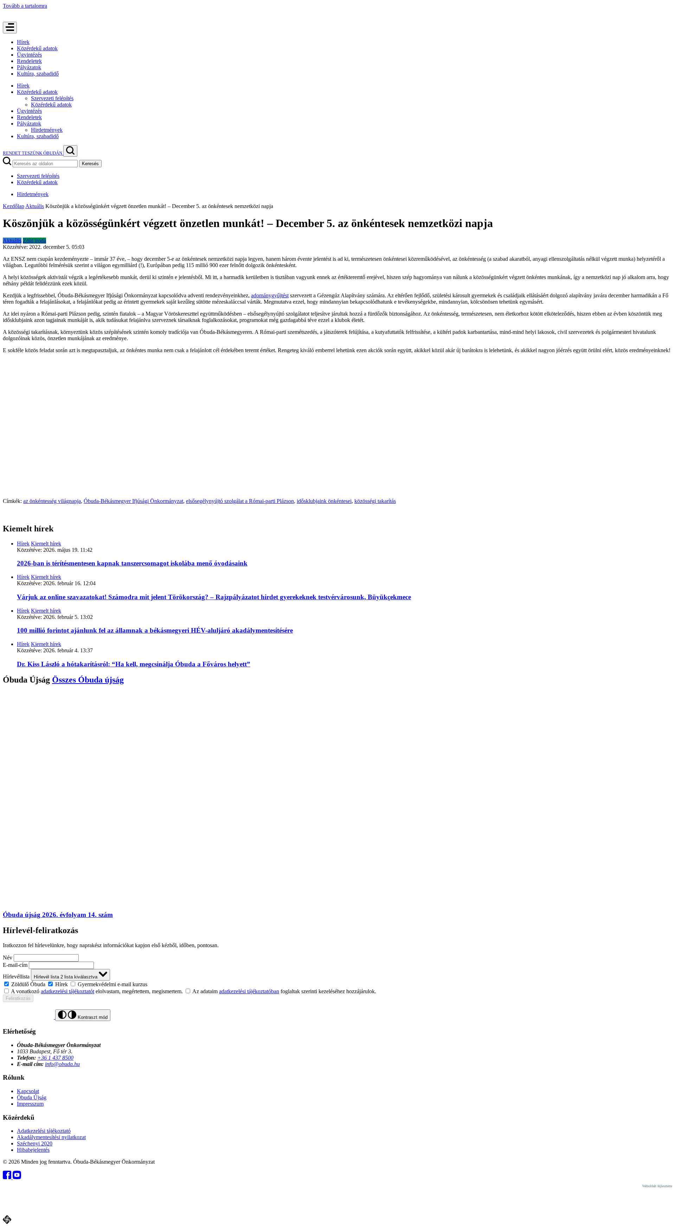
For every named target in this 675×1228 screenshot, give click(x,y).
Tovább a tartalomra (25, 6)
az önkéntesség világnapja (52, 501)
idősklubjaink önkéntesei (324, 501)
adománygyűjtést (270, 295)
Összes (88, 679)
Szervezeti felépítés (52, 98)
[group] (337, 984)
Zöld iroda (34, 241)
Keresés (90, 163)
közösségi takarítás (375, 501)
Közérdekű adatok (37, 48)
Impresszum (30, 1104)
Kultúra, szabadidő (38, 74)
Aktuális (34, 206)
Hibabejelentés (33, 1150)
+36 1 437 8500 (55, 1058)
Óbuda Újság (31, 1097)
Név (7, 958)
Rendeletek (29, 61)
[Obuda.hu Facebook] (8, 1177)
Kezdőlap (13, 206)
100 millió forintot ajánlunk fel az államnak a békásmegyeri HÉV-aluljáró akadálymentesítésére (155, 630)
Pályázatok (29, 67)
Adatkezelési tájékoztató (44, 1131)
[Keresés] (70, 151)
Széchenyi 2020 (34, 1143)
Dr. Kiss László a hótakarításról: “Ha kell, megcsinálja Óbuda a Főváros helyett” (133, 664)
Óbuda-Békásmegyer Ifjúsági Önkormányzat (133, 501)
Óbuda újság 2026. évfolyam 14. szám (58, 914)
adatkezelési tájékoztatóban (249, 991)
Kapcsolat (28, 1091)
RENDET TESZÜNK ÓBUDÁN (33, 153)
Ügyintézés (29, 55)
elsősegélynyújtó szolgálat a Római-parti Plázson (240, 501)
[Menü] (10, 27)
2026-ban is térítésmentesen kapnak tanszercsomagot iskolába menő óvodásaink (132, 563)
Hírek (23, 42)
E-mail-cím (15, 965)
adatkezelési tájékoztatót (67, 991)
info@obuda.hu (62, 1064)
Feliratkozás (18, 998)
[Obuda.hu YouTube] (17, 1177)
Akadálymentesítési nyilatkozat (51, 1137)
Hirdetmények (47, 130)
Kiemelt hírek (46, 544)
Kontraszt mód (92, 1017)
